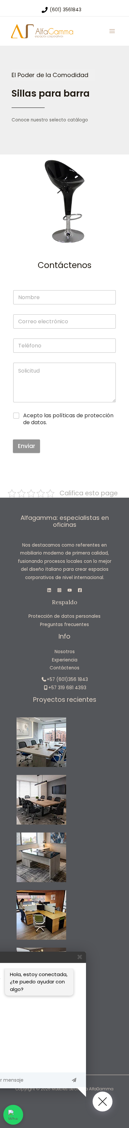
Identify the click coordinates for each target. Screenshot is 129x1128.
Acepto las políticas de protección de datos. (68, 419)
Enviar (26, 446)
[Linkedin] (49, 590)
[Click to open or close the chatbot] (102, 1101)
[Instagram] (59, 590)
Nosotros (65, 652)
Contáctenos (64, 668)
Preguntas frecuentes (64, 624)
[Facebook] (80, 590)
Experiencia (64, 660)
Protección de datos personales (64, 616)
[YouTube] (69, 590)
